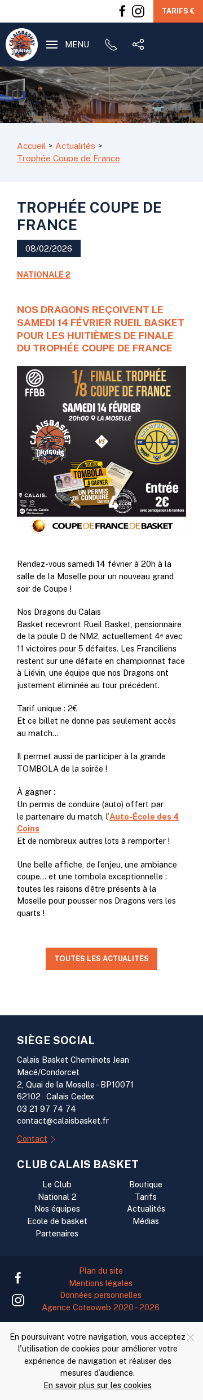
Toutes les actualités (101, 958)
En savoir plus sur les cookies (97, 1385)
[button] (68, 44)
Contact (32, 1138)
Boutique (145, 1184)
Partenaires (57, 1233)
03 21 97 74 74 (46, 1108)
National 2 (57, 1196)
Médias (146, 1221)
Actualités (146, 1208)
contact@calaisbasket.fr (63, 1120)
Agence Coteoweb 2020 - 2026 (101, 1307)
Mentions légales (101, 1283)
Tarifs (146, 1196)
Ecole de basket (57, 1221)
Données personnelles (101, 1295)
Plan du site (101, 1270)
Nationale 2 (43, 274)
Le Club (57, 1184)
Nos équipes (57, 1208)
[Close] (191, 1337)
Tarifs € (178, 11)
